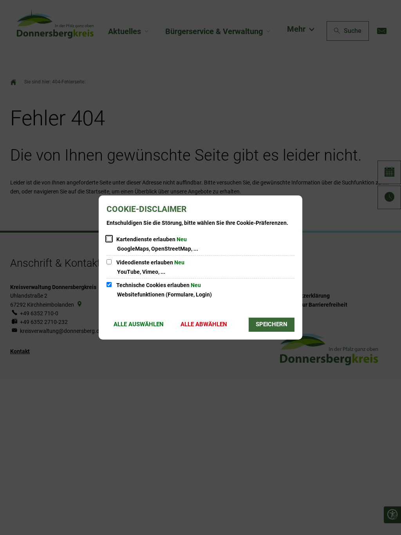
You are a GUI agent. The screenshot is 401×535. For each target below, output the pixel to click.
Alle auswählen (139, 324)
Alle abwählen (204, 324)
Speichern (271, 324)
